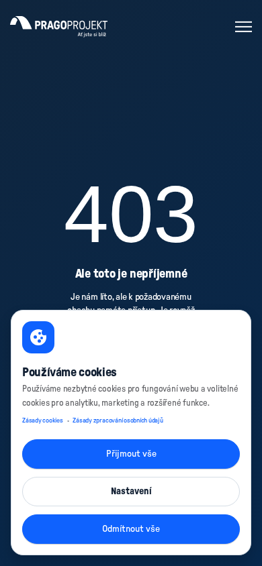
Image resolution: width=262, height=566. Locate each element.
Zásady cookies (42, 420)
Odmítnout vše (131, 529)
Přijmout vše (131, 454)
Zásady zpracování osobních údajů (118, 420)
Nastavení (131, 491)
